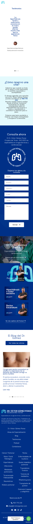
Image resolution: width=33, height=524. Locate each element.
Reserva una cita (15, 498)
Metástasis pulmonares (8, 470)
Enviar (15, 225)
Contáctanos (16, 446)
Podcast (16, 443)
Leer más (6, 390)
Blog (16, 436)
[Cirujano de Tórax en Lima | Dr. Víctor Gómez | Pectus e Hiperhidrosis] (12, 3)
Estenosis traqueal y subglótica (24, 490)
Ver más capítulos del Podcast (15, 321)
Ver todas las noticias (16, 343)
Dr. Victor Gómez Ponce (16, 428)
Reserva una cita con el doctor (14, 257)
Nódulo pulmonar (8, 485)
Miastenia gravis (25, 480)
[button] (16, 70)
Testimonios (16, 439)
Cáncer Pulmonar (8, 453)
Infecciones (8, 466)
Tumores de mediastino (25, 475)
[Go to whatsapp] (28, 518)
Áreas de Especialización (17, 432)
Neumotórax (8, 481)
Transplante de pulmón (24, 484)
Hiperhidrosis (8, 462)
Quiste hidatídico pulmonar (25, 463)
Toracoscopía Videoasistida (8, 476)
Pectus (24, 453)
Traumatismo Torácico (24, 469)
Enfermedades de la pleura (24, 457)
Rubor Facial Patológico (8, 457)
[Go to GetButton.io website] (29, 522)
